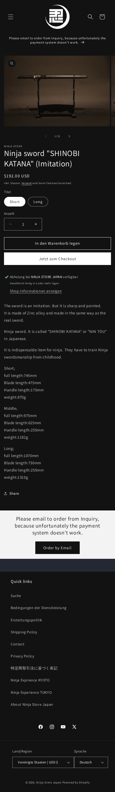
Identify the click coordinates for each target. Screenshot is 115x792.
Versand (27, 183)
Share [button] (14, 493)
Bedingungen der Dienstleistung (39, 607)
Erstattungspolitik (26, 620)
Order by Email (57, 547)
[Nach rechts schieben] (69, 136)
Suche (16, 595)
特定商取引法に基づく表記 (34, 668)
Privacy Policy (22, 656)
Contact (17, 644)
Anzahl (9, 213)
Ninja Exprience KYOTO (30, 680)
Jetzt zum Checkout (57, 258)
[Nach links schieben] (46, 136)
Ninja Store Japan (49, 782)
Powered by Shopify (76, 782)
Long (38, 201)
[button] (11, 17)
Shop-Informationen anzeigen (36, 290)
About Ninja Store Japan (32, 704)
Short (15, 201)
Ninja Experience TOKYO (31, 692)
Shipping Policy (24, 632)
